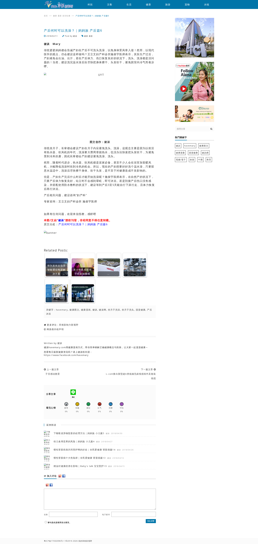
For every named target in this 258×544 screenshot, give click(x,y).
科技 (90, 4)
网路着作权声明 (55, 329)
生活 (129, 4)
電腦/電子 (181, 159)
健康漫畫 (180, 152)
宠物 (187, 4)
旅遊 (192, 159)
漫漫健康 (141, 309)
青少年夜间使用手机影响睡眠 (82, 271)
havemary (62, 309)
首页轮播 (66, 15)
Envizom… (82, 299)
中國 (200, 159)
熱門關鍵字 (181, 137)
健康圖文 (203, 145)
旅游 (167, 4)
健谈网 (102, 309)
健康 (148, 4)
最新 (60, 15)
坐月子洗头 (128, 309)
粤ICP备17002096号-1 (54, 541)
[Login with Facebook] (63, 475)
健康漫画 (86, 309)
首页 (46, 15)
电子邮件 (106, 514)
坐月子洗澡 (114, 309)
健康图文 (74, 309)
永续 (206, 4)
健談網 (205, 152)
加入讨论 (51, 476)
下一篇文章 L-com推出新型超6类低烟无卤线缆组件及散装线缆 (130, 374)
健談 (178, 145)
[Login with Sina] (60, 475)
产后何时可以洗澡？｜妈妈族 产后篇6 (83, 224)
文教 (109, 4)
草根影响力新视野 (68, 324)
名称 (46, 514)
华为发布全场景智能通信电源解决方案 (56, 269)
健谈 (75, 36)
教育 (209, 159)
